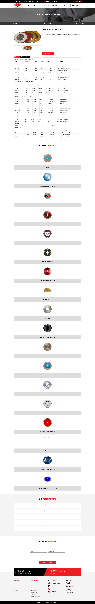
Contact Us (16, 590)
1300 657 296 (39, 1)
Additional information (25, 56)
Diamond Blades (45, 16)
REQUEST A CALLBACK (79, 23)
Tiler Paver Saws (34, 592)
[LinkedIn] (80, 1)
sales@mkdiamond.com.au (51, 1)
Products (39, 16)
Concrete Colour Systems (35, 596)
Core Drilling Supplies (35, 588)
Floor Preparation (34, 590)
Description (16, 56)
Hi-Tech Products (34, 594)
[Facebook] (77, 1)
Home (36, 16)
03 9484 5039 (53, 591)
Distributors (16, 588)
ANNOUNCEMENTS (16, 23)
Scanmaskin (33, 586)
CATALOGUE (48, 23)
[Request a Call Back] (47, 562)
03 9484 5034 (60, 583)
